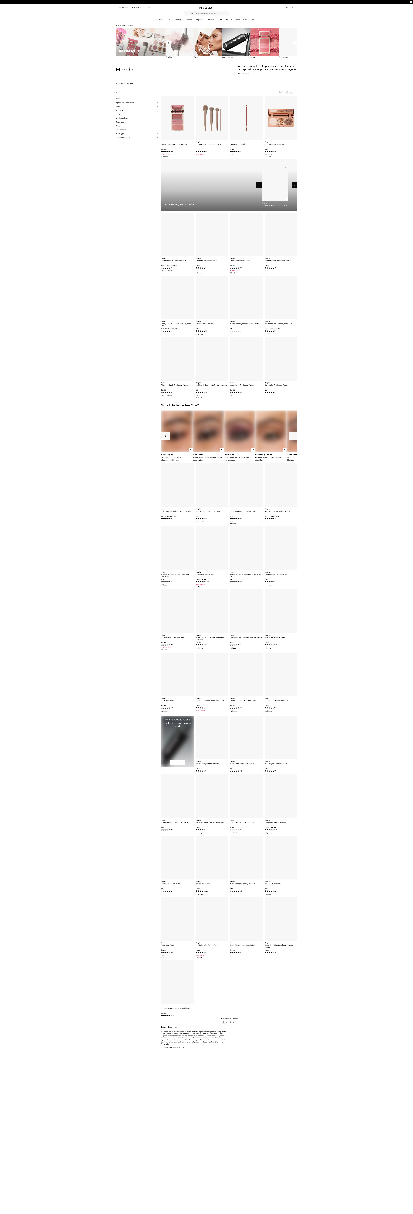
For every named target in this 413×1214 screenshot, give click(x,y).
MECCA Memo (137, 8)
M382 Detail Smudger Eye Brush (242, 822)
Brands (124, 25)
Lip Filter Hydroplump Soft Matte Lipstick (211, 385)
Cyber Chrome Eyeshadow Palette (243, 945)
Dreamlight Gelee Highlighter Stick (243, 700)
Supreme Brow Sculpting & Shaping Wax (176, 1008)
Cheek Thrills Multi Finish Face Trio (174, 144)
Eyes (196, 57)
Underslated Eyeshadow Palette (242, 385)
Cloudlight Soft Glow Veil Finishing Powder (246, 637)
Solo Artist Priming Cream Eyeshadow (210, 700)
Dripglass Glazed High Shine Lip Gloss (210, 822)
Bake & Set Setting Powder (275, 637)
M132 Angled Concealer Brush (276, 764)
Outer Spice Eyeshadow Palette (276, 385)
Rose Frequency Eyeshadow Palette (174, 822)
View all (235, 1018)
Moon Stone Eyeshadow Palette (242, 764)
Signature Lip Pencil (237, 144)
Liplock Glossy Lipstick (204, 324)
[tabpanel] (206, 558)
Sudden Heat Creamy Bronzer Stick (243, 511)
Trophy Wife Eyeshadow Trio (275, 144)
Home (117, 25)
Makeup (130, 83)
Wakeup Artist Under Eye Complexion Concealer (210, 638)
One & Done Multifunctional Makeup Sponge (279, 946)
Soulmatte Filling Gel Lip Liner (172, 637)
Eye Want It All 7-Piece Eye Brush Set (278, 324)
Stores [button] (149, 8)
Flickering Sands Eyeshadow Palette (174, 385)
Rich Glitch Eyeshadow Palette (207, 764)
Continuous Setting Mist (205, 574)
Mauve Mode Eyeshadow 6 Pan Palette (245, 324)
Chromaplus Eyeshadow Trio (206, 261)
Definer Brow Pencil (203, 884)
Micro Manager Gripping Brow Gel (242, 884)
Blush (252, 57)
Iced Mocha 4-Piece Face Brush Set (209, 144)
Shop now (177, 763)
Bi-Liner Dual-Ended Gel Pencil (276, 700)
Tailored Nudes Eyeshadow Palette (278, 261)
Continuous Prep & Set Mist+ (275, 822)
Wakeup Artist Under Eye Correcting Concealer (175, 575)
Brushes (169, 57)
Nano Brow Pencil (167, 945)
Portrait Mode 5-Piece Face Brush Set (175, 261)
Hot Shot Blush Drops (273, 884)
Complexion (283, 57)
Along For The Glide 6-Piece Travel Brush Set (245, 575)
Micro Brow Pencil (167, 700)
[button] (290, 92)
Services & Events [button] (122, 8)
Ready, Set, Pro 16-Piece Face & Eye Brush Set (177, 325)
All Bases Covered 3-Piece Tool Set (278, 511)
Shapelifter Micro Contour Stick (276, 574)
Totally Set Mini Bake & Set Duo (208, 511)
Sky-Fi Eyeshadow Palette (171, 884)
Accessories (120, 83)
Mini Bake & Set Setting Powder (208, 945)
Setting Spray (227, 57)
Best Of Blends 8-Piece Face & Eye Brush (176, 511)
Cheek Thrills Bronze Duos (240, 261)
